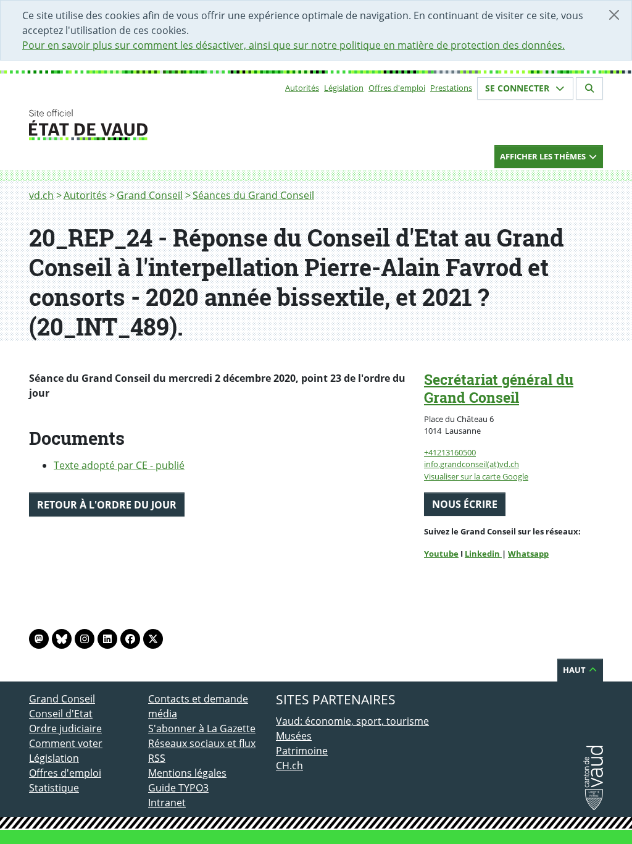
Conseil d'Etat (61, 713)
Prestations (451, 87)
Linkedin (483, 553)
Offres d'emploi (396, 87)
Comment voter (65, 743)
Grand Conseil (150, 195)
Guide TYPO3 (178, 788)
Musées (294, 736)
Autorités (302, 87)
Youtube (441, 553)
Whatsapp (528, 553)
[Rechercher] (589, 88)
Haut (575, 669)
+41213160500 (450, 452)
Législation (344, 87)
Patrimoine (302, 750)
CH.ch (289, 765)
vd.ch (41, 195)
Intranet (167, 802)
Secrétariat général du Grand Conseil (498, 388)
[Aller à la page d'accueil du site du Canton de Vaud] (143, 124)
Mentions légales (187, 773)
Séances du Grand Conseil (253, 195)
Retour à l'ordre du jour (107, 505)
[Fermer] (614, 15)
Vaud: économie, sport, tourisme (352, 721)
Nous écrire (464, 504)
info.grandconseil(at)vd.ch (471, 464)
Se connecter (518, 88)
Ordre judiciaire (65, 728)
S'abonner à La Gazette (202, 728)
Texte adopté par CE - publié (119, 465)
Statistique (54, 788)
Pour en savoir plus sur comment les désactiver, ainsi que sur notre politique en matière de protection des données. (293, 45)
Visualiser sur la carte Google (476, 476)
